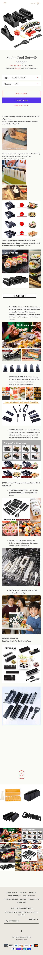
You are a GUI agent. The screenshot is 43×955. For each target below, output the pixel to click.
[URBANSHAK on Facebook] (21, 931)
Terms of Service (11, 899)
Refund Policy (29, 896)
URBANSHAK (27, 937)
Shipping (18, 68)
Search (23, 899)
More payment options (21, 105)
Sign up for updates (21, 908)
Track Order (34, 899)
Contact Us (21, 902)
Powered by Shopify (21, 939)
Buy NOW (23, 892)
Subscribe (32, 919)
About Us (32, 892)
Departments (12, 892)
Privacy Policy (14, 896)
